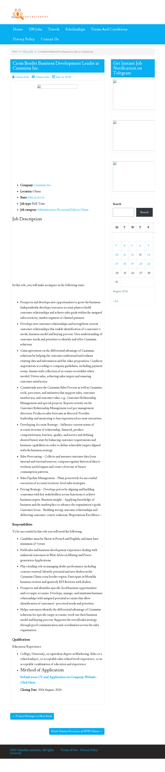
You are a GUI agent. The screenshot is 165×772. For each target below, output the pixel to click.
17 (117, 264)
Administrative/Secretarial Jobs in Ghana (62, 210)
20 (140, 264)
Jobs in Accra (36, 197)
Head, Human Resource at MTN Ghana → (76, 731)
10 (117, 255)
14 (148, 255)
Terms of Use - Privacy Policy (79, 750)
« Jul (115, 301)
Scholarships (75, 29)
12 (132, 255)
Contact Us (50, 39)
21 (148, 264)
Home (18, 29)
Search (117, 204)
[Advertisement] (57, 153)
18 (125, 264)
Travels (53, 29)
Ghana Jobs (27, 51)
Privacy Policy (24, 39)
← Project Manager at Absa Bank (32, 716)
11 (125, 255)
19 (132, 264)
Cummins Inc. (42, 185)
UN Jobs (35, 29)
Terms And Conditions (109, 29)
